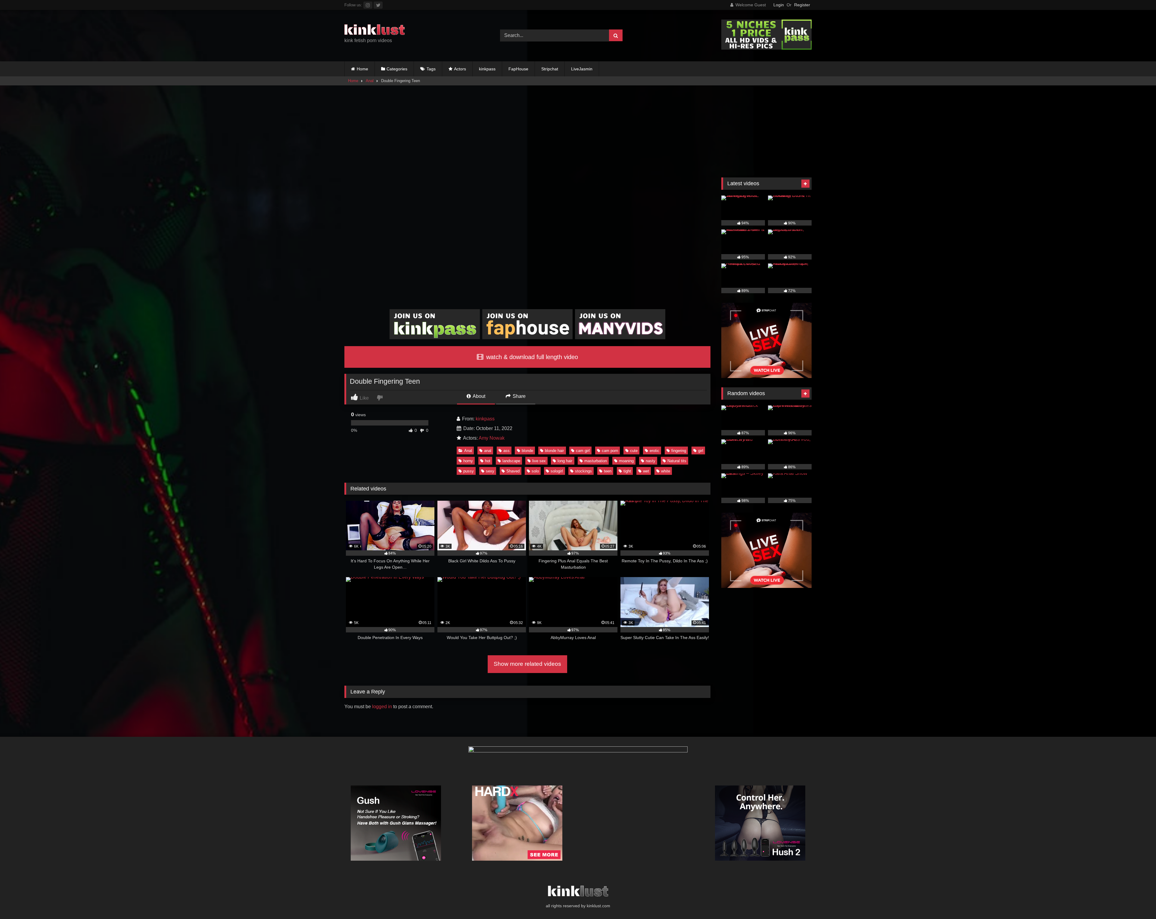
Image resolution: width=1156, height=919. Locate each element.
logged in (382, 706)
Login (778, 4)
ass (506, 450)
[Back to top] (1137, 901)
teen (607, 471)
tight (627, 471)
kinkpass (487, 68)
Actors (460, 68)
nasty (650, 461)
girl (700, 450)
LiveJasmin (581, 68)
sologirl (557, 471)
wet (646, 471)
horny (468, 461)
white (665, 471)
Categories (397, 68)
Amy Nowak (492, 438)
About (478, 396)
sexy (490, 471)
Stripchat (549, 68)
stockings (583, 471)
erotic (654, 450)
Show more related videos (527, 664)
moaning (626, 461)
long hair (565, 461)
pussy (468, 471)
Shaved (513, 471)
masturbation (595, 461)
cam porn (610, 450)
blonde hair (554, 450)
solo (535, 471)
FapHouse (518, 68)
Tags (431, 68)
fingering (678, 450)
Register (802, 4)
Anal (370, 80)
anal (487, 450)
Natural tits (676, 461)
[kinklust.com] (374, 30)
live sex (539, 461)
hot (487, 461)
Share (518, 396)
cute (634, 450)
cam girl (583, 450)
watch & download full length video (531, 357)
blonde (527, 450)
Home (362, 68)
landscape (511, 461)
